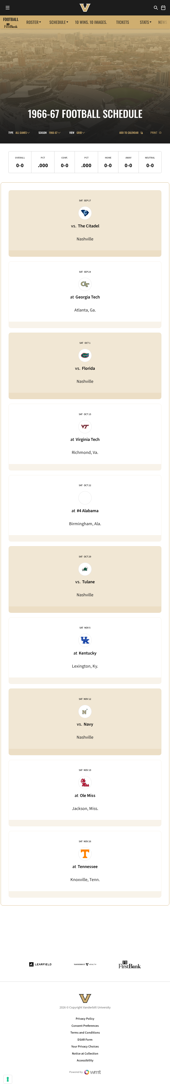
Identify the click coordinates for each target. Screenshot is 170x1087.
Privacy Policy (85, 1019)
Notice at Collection (85, 1053)
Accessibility (85, 1060)
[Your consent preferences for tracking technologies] (8, 1079)
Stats (144, 22)
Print (154, 132)
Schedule (57, 22)
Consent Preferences (85, 1026)
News (162, 22)
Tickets (122, 22)
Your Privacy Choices (85, 1046)
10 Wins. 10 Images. (91, 22)
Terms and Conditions (85, 1032)
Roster (32, 22)
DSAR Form (85, 1040)
